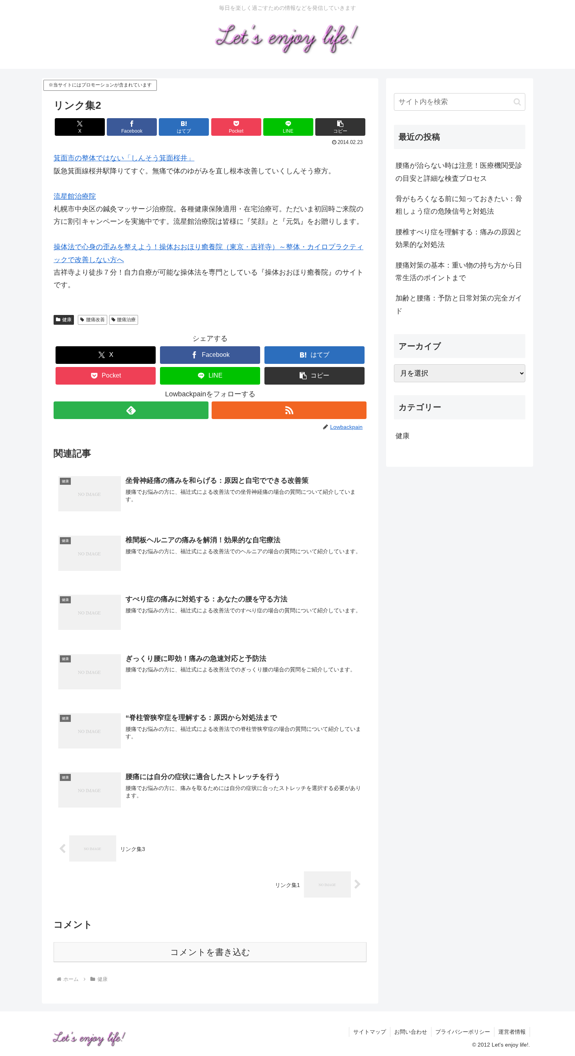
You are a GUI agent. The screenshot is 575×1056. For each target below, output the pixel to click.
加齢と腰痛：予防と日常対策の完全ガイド (458, 304)
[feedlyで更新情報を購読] (131, 410)
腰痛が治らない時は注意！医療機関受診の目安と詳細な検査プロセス (458, 172)
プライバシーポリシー (462, 1032)
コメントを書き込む (210, 952)
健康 (67, 319)
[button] (340, 127)
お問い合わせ (410, 1032)
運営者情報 (512, 1032)
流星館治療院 (75, 196)
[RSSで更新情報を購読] (289, 410)
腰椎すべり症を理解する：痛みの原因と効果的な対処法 (458, 238)
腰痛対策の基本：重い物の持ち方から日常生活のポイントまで (458, 271)
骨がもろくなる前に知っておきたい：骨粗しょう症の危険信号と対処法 (458, 205)
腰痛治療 (126, 319)
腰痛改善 (95, 319)
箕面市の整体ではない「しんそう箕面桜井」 (124, 158)
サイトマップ (369, 1032)
